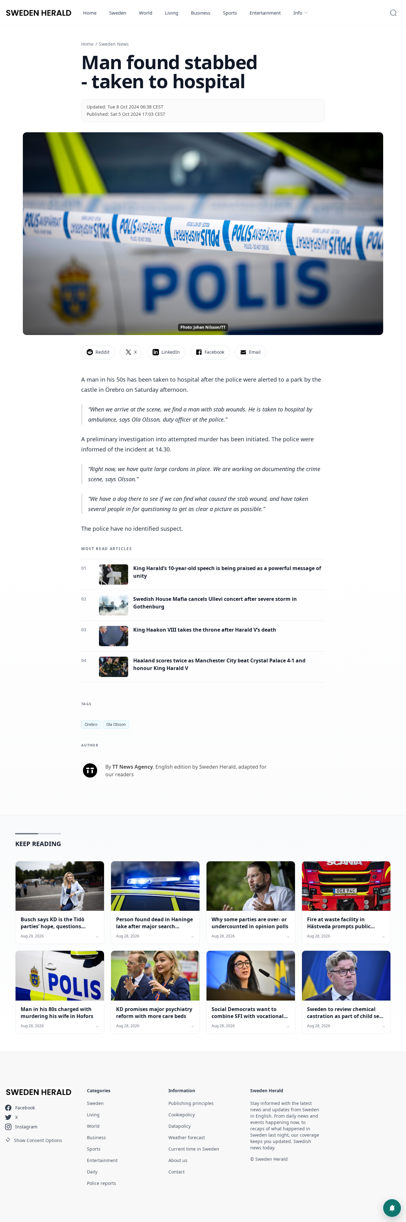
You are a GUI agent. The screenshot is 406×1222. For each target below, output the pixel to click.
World (145, 13)
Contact (176, 1172)
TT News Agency (132, 766)
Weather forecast (186, 1137)
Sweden (117, 13)
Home (89, 13)
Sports (230, 13)
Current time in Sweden (193, 1149)
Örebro (91, 724)
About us (177, 1160)
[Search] (393, 12)
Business (200, 13)
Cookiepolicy (181, 1115)
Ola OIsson (116, 724)
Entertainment (265, 13)
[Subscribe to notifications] (392, 1208)
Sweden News (114, 44)
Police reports (101, 1183)
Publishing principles (191, 1103)
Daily (92, 1172)
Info (297, 13)
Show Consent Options (38, 1140)
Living (171, 13)
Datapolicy (179, 1126)
